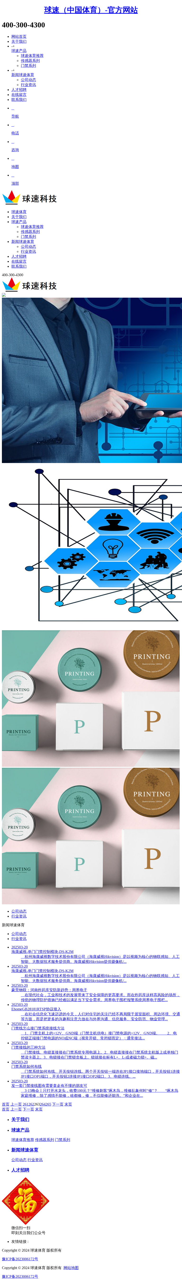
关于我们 (19, 41)
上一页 (16, 1104)
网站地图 (71, 1268)
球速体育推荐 (32, 56)
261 (25, 1104)
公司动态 (28, 80)
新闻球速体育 (22, 75)
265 (48, 1104)
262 (31, 1104)
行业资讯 (28, 85)
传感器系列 (30, 61)
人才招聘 (19, 90)
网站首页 (19, 36)
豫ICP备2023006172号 (20, 1259)
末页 (68, 1104)
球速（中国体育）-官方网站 (91, 10)
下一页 (58, 1104)
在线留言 (19, 95)
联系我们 (19, 100)
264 (43, 1104)
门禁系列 (28, 66)
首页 (5, 1104)
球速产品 (19, 51)
